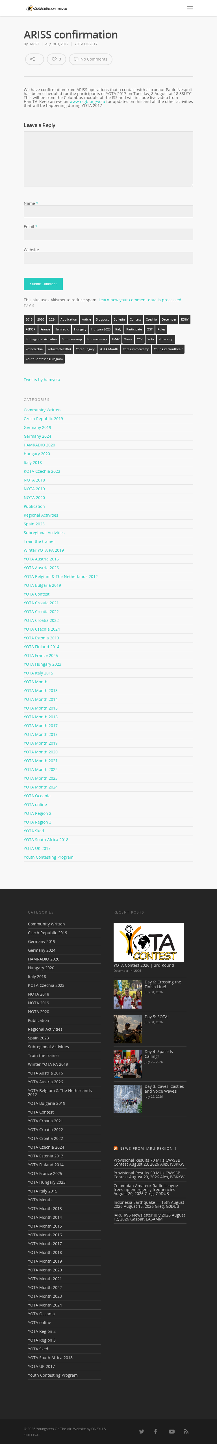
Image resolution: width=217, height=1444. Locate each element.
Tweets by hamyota (42, 379)
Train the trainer (39, 541)
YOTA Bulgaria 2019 (42, 585)
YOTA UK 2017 (86, 44)
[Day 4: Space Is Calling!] (128, 1064)
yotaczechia (34, 349)
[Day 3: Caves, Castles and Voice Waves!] (128, 1099)
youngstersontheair (168, 349)
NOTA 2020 (34, 497)
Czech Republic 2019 (43, 418)
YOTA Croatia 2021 (41, 602)
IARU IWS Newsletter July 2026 (142, 1215)
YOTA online (35, 804)
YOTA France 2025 (41, 655)
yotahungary (85, 349)
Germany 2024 (37, 436)
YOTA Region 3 (37, 822)
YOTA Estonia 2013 (41, 638)
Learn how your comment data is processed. (141, 299)
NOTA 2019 (34, 488)
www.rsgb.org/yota (87, 101)
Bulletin (119, 319)
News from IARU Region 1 (148, 1148)
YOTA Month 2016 (41, 716)
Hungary (80, 329)
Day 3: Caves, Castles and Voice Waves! (164, 1089)
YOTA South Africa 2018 (46, 839)
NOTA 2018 (34, 480)
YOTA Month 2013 (41, 690)
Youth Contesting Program (48, 857)
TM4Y (116, 339)
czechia (151, 319)
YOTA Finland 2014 (41, 646)
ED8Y (184, 319)
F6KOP (31, 329)
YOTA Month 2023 (41, 778)
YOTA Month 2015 (41, 708)
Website (31, 249)
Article (86, 319)
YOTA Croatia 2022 (41, 611)
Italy (118, 329)
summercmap (97, 339)
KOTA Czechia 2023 (42, 471)
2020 (40, 319)
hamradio (62, 329)
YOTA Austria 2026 (41, 567)
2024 (52, 319)
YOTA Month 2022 (41, 769)
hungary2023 (100, 329)
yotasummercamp (136, 349)
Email (31, 226)
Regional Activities (41, 515)
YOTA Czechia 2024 (42, 629)
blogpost (102, 319)
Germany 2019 (37, 427)
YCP (140, 339)
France (45, 329)
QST (150, 329)
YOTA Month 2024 (41, 787)
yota (150, 339)
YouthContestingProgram (44, 359)
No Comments (93, 59)
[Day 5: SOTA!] (128, 1029)
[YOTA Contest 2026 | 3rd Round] (149, 942)
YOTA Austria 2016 (41, 559)
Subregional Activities (41, 339)
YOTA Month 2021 (41, 760)
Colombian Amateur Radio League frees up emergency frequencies (146, 1187)
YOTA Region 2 (37, 813)
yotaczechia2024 (59, 349)
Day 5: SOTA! (157, 1016)
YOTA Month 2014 (41, 699)
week (128, 339)
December (169, 319)
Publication (34, 506)
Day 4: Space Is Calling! (159, 1054)
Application (68, 319)
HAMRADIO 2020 (39, 445)
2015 (29, 319)
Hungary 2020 (37, 453)
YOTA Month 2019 (41, 743)
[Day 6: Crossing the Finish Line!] (128, 994)
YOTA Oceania (37, 795)
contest (135, 319)
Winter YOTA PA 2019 (44, 550)
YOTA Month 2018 (41, 734)
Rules (161, 329)
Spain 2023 (34, 524)
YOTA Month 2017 (41, 725)
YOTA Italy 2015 (38, 673)
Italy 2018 (33, 462)
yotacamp (166, 339)
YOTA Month (108, 349)
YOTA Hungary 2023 (42, 664)
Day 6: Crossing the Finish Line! (163, 984)
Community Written (42, 410)
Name (31, 203)
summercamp (72, 339)
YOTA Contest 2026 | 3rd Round (144, 965)
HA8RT (34, 44)
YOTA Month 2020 (41, 752)
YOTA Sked (34, 830)
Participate (134, 329)
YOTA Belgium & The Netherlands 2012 (61, 576)
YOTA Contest (36, 594)
